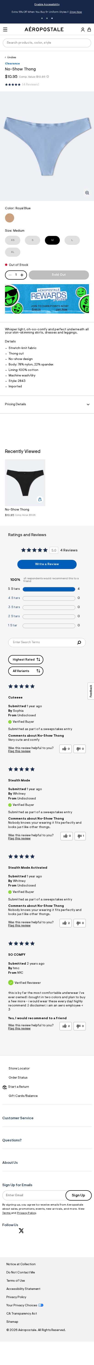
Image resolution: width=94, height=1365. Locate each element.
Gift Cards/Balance (23, 1096)
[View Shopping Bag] (89, 29)
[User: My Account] (83, 30)
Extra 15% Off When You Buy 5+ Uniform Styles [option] (47, 12)
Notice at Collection (21, 1264)
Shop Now (76, 12)
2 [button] (47, 18)
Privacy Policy (26, 1213)
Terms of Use (15, 1281)
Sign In (36, 309)
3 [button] (52, 18)
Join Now (61, 309)
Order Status (18, 1077)
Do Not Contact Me (20, 1272)
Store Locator (19, 1068)
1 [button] (42, 18)
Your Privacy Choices (21, 1305)
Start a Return (18, 1087)
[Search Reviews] (79, 642)
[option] (25, 489)
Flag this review (19, 751)
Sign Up (78, 1195)
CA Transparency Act (21, 1313)
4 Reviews (30, 84)
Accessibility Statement (23, 1289)
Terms (6, 1213)
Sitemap (12, 1322)
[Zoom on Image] (87, 192)
